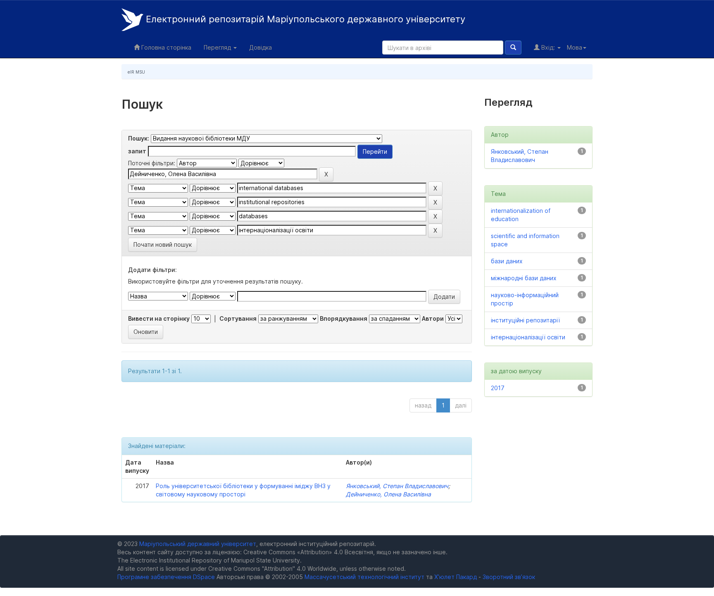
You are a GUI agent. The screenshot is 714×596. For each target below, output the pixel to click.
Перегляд (218, 47)
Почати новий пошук (162, 244)
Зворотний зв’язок (509, 576)
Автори (433, 318)
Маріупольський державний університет (197, 543)
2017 (498, 387)
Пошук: (138, 138)
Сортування (238, 318)
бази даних (507, 261)
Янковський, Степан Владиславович (397, 485)
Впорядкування (343, 318)
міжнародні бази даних (524, 277)
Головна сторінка (165, 47)
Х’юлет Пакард (455, 576)
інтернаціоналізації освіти (528, 337)
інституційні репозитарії (525, 320)
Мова (574, 47)
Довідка (260, 47)
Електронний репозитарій (304, 19)
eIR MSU (136, 71)
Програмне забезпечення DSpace (166, 576)
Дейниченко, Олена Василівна (388, 494)
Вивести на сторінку (159, 318)
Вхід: (548, 47)
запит (137, 151)
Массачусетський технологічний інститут (364, 576)
